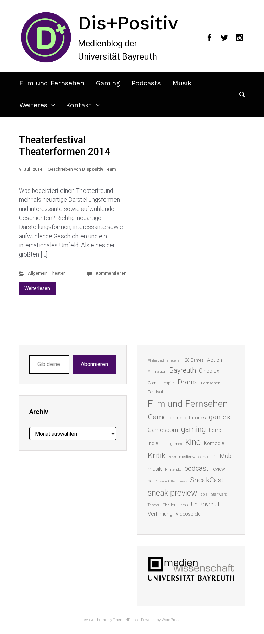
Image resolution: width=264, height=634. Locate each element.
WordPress (171, 619)
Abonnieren (94, 364)
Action (214, 360)
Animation (157, 371)
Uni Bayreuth (206, 504)
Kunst (172, 457)
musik (155, 469)
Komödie (214, 443)
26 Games (194, 360)
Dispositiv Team (99, 169)
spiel (204, 494)
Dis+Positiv (128, 23)
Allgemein (38, 273)
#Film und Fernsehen (165, 360)
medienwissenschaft (198, 457)
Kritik (156, 455)
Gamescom (163, 429)
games (219, 417)
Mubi (226, 456)
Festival (155, 391)
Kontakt (79, 105)
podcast (196, 468)
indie (153, 443)
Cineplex (209, 370)
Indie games (171, 443)
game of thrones (188, 417)
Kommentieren (111, 273)
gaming (193, 429)
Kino (193, 442)
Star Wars (219, 494)
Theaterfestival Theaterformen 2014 (64, 146)
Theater (57, 273)
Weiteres (33, 105)
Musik (182, 83)
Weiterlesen (37, 288)
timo (183, 504)
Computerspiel (161, 383)
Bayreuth (182, 370)
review (218, 469)
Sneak (183, 481)
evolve (89, 619)
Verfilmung (160, 514)
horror (216, 430)
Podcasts (146, 83)
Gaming (108, 83)
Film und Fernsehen (51, 83)
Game (157, 417)
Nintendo (173, 469)
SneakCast (206, 480)
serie (152, 481)
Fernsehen (210, 383)
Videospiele (188, 514)
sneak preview (172, 493)
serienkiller (168, 481)
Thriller (169, 505)
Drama (188, 382)
